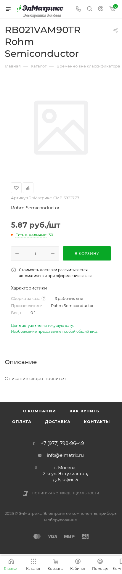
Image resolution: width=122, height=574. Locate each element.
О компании (39, 411)
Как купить (84, 411)
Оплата (21, 421)
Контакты (97, 421)
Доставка (57, 421)
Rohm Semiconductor (35, 207)
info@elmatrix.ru (65, 455)
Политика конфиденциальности (65, 493)
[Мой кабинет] (100, 9)
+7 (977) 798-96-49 (62, 443)
